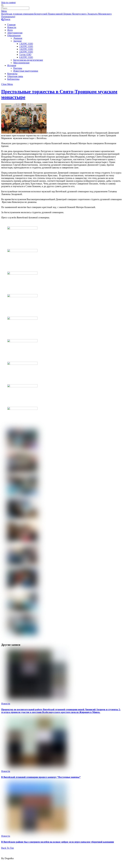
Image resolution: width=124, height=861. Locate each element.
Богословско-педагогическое (28, 60)
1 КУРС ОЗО (26, 43)
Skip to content (8, 2)
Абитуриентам (14, 32)
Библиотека (13, 79)
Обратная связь (15, 76)
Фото (10, 30)
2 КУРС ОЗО (26, 46)
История (11, 65)
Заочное (17, 41)
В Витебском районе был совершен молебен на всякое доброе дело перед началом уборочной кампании (57, 842)
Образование (14, 35)
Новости (11, 27)
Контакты (12, 73)
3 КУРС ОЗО (26, 49)
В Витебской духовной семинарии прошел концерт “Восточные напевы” (41, 777)
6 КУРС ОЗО (26, 57)
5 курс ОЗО (25, 54)
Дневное (17, 38)
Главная (11, 24)
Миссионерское (21, 62)
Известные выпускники (25, 71)
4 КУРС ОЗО (26, 52)
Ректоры (17, 68)
